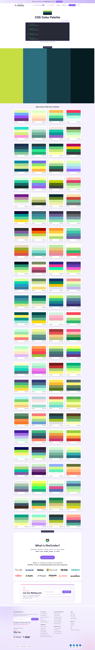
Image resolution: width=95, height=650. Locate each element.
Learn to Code (72, 5)
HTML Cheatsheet (57, 613)
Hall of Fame (42, 628)
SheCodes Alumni (43, 626)
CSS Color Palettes (57, 628)
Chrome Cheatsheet (57, 620)
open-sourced (25, 624)
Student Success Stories (44, 617)
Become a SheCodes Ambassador (46, 636)
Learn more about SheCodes (47, 557)
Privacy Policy (72, 613)
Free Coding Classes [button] (51, 5)
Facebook (32, 646)
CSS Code (16, 138)
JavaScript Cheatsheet (58, 617)
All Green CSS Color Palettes (47, 531)
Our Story (72, 625)
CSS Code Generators (58, 631)
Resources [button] (64, 5)
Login (78, 5)
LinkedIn (24, 646)
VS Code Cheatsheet (57, 618)
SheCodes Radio (43, 629)
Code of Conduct (73, 618)
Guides (41, 618)
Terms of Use (72, 615)
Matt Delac (15, 624)
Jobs (71, 626)
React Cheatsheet (57, 623)
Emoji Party (42, 634)
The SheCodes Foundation (75, 629)
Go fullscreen (27, 138)
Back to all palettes (47, 47)
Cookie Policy (72, 617)
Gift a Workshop (43, 631)
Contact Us (72, 623)
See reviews (59, 1)
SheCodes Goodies (43, 633)
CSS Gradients (56, 629)
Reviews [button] (58, 5)
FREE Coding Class (43, 613)
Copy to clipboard (65, 20)
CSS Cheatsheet (57, 615)
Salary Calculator (43, 620)
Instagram (17, 646)
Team (71, 628)
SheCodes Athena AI (57, 633)
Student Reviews (43, 615)
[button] (39, 5)
